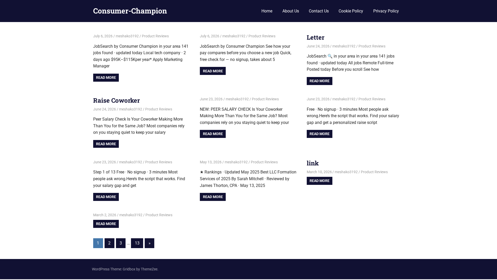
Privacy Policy (386, 11)
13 (137, 243)
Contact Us (319, 11)
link (313, 163)
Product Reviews (155, 36)
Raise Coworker (116, 100)
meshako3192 (127, 36)
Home (266, 11)
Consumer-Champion (130, 11)
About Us (290, 11)
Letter (315, 37)
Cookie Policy (351, 11)
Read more (106, 77)
